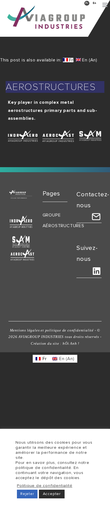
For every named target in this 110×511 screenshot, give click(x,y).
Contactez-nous (92, 200)
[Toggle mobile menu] (105, 5)
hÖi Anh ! (71, 343)
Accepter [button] (52, 493)
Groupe (52, 215)
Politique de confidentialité (44, 485)
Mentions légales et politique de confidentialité (52, 330)
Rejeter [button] (27, 494)
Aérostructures (55, 226)
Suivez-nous (87, 253)
